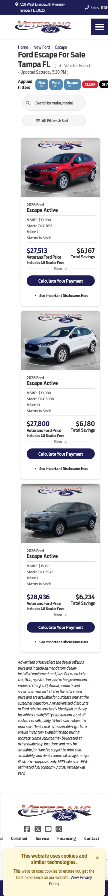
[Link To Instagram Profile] (59, 829)
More (58, 268)
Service (42, 838)
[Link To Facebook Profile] (27, 829)
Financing (66, 838)
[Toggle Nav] (99, 27)
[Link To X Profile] (38, 829)
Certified (19, 838)
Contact (91, 838)
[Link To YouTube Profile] (49, 829)
